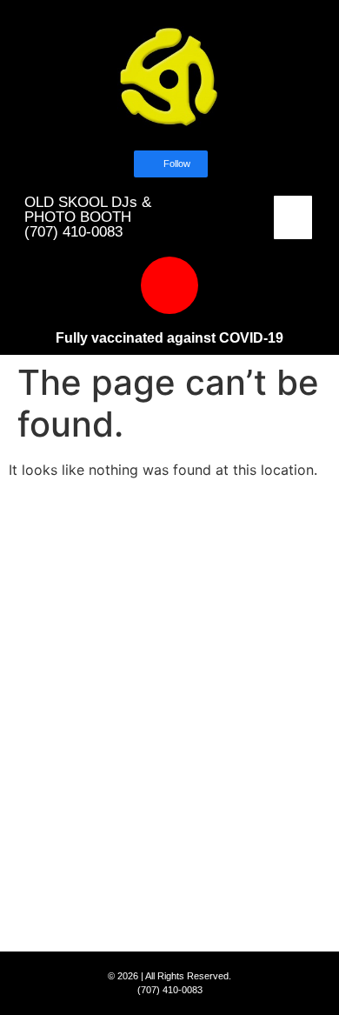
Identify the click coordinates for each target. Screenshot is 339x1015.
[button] (293, 217)
